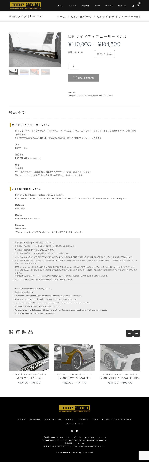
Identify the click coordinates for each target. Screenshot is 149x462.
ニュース (72, 6)
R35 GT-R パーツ (81, 16)
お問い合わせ (35, 419)
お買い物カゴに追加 (86, 78)
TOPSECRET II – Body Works (116, 419)
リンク (95, 419)
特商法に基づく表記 (53, 419)
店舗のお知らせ (85, 446)
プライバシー (83, 419)
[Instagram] (72, 431)
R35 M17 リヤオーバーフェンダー (74, 378)
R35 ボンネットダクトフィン (29, 378)
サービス (109, 6)
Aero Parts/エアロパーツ (103, 95)
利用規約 (69, 419)
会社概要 (22, 419)
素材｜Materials (75, 52)
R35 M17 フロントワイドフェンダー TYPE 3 (120, 378)
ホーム (60, 6)
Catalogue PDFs (74, 424)
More (121, 6)
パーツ (97, 6)
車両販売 (85, 6)
